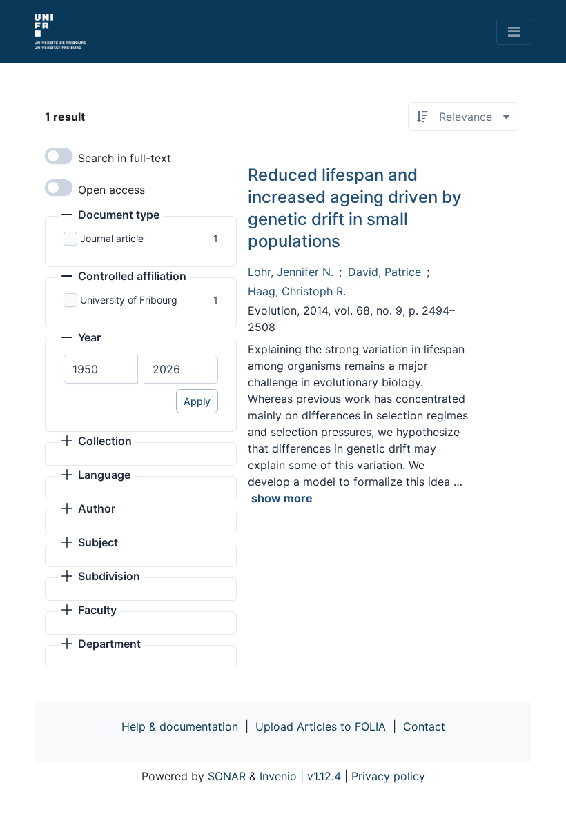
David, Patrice (384, 272)
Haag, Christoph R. (297, 291)
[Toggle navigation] (513, 32)
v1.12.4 (324, 776)
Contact (424, 726)
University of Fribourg (128, 300)
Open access (111, 190)
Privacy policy (388, 776)
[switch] (58, 156)
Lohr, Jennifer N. (290, 272)
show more (282, 498)
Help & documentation (179, 726)
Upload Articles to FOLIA (320, 726)
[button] (110, 216)
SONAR (227, 776)
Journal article (112, 238)
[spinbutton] (101, 369)
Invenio (278, 776)
